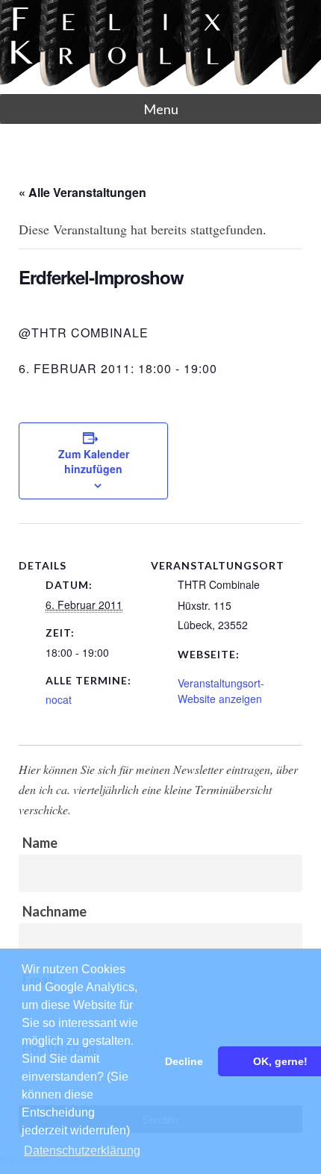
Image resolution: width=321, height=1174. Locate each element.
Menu (160, 109)
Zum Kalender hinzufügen (93, 461)
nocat (59, 699)
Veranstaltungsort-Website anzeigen (221, 690)
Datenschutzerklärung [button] (82, 1150)
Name (39, 842)
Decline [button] (184, 1061)
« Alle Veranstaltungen (82, 192)
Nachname (54, 911)
